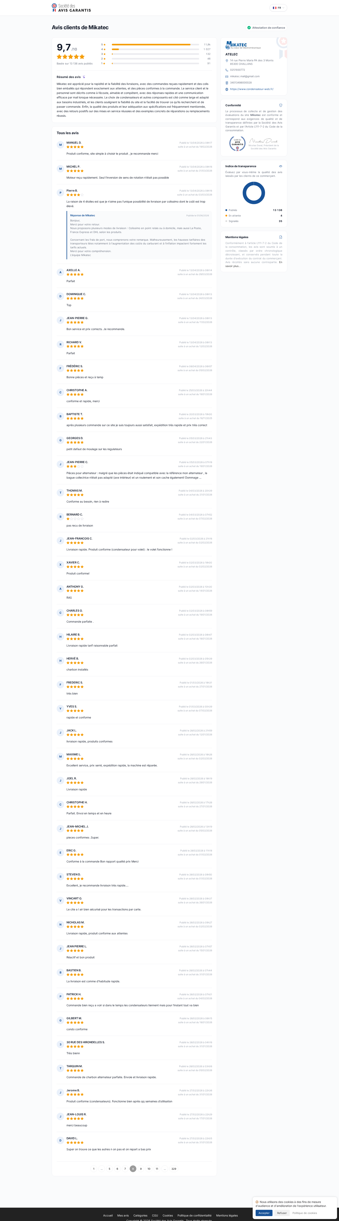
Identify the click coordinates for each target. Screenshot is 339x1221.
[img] (84, 77)
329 (173, 1168)
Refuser (282, 1213)
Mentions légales (227, 1215)
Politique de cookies (305, 1213)
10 (149, 1168)
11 (157, 1168)
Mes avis (123, 1215)
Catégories (140, 1215)
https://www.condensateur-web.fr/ (251, 89)
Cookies (168, 1215)
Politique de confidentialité (194, 1215)
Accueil (108, 1215)
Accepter (264, 1213)
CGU (155, 1215)
